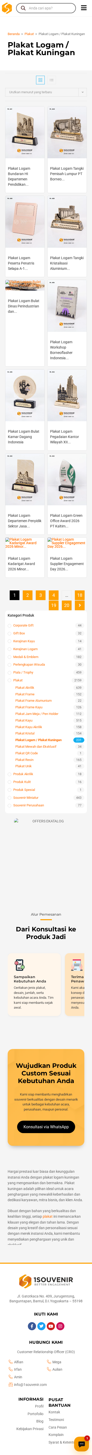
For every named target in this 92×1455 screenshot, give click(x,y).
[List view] (51, 80)
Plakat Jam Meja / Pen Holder (36, 714)
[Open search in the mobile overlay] (46, 8)
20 (66, 605)
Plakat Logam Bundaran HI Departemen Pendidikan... (19, 176)
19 (53, 605)
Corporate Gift (23, 625)
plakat (48, 1216)
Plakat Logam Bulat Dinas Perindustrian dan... (23, 306)
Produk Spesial (24, 790)
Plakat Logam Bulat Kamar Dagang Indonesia (23, 436)
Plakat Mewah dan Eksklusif (35, 746)
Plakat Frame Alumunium (33, 700)
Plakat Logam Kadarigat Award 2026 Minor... (21, 563)
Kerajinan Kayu (24, 641)
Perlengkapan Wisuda (29, 664)
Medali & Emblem (25, 657)
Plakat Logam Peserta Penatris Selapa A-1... (21, 263)
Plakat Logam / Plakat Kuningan (38, 740)
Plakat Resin (24, 760)
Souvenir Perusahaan (28, 805)
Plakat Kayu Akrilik (28, 727)
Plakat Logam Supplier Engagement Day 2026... (67, 563)
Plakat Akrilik (24, 688)
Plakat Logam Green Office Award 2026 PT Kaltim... (66, 520)
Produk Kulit (22, 782)
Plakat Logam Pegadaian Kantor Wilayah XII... (64, 436)
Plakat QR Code (26, 753)
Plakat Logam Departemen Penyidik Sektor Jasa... (24, 520)
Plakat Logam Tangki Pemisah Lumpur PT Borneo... (67, 173)
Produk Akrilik (23, 774)
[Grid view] (40, 80)
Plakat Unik (23, 766)
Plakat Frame (24, 694)
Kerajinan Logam (25, 649)
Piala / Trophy (23, 672)
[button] (46, 856)
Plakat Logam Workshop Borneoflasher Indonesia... (61, 350)
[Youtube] (51, 1326)
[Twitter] (41, 1326)
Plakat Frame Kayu (28, 707)
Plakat (29, 34)
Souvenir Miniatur (25, 798)
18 (79, 595)
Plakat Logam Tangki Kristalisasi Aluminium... (67, 263)
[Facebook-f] (32, 1326)
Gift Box (19, 633)
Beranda (14, 34)
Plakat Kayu (23, 720)
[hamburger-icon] (83, 8)
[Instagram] (60, 1326)
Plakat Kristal (24, 733)
